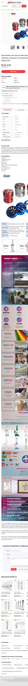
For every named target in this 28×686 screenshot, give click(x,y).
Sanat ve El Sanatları (10, 9)
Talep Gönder (13, 71)
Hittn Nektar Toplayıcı (6, 648)
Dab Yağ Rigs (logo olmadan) (20, 650)
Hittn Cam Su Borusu (18, 645)
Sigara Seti (18, 9)
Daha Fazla (3, 673)
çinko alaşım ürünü (18, 664)
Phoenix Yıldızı (4, 645)
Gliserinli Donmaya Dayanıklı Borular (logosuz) (7, 650)
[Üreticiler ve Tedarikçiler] (14, 2)
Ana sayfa (3, 9)
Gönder (13, 569)
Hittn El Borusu (17, 648)
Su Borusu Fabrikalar (6, 664)
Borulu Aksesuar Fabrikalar (8, 668)
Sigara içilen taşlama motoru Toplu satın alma (12, 671)
